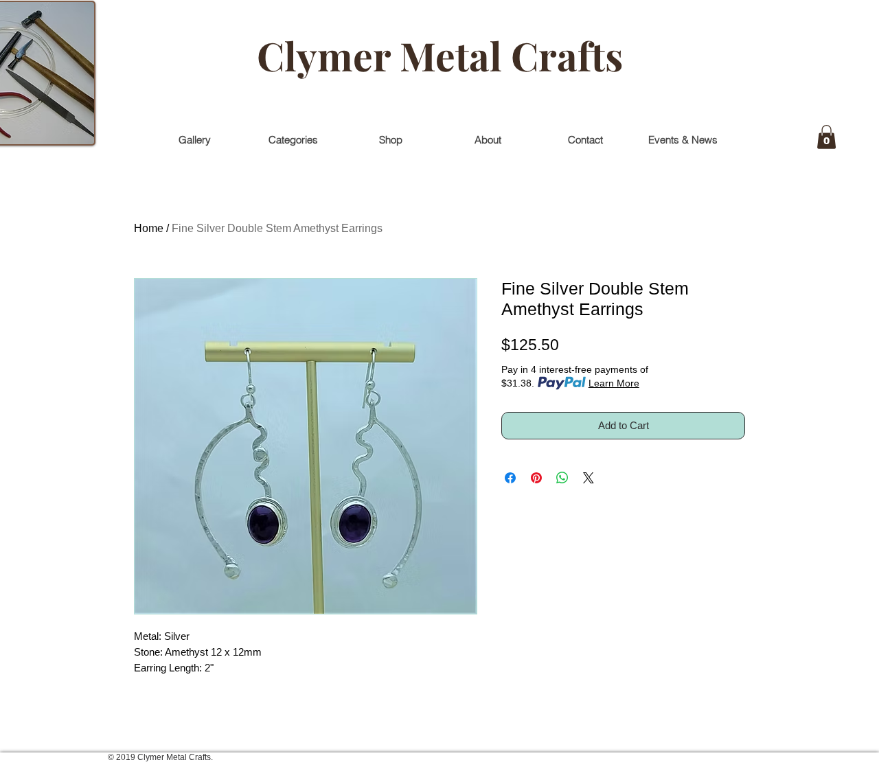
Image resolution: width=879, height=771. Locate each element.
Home (148, 228)
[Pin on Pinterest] (536, 478)
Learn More (614, 383)
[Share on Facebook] (510, 478)
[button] (826, 137)
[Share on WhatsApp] (562, 478)
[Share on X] (588, 478)
